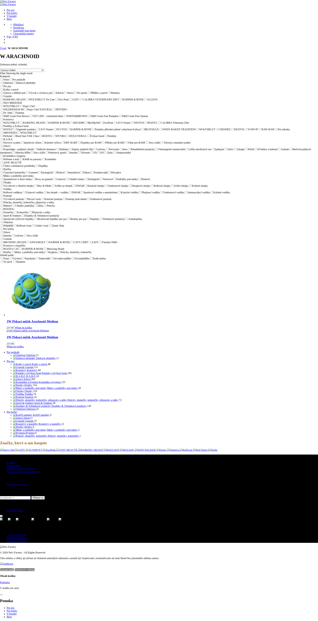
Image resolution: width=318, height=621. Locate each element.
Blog (9, 616)
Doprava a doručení (17, 484)
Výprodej (12, 613)
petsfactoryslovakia (17, 541)
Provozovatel (13, 465)
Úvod (3, 48)
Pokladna (5, 582)
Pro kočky (12, 412)
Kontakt (11, 462)
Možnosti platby (15, 510)
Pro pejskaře (13, 352)
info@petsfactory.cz (17, 538)
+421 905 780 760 (16, 535)
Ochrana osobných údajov (20, 468)
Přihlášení (18, 24)
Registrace (18, 27)
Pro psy (11, 361)
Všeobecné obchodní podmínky (23, 471)
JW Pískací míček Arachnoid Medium (32, 321)
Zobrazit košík (7, 569)
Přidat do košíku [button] (23, 327)
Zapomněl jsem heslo (24, 30)
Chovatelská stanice (23, 33)
